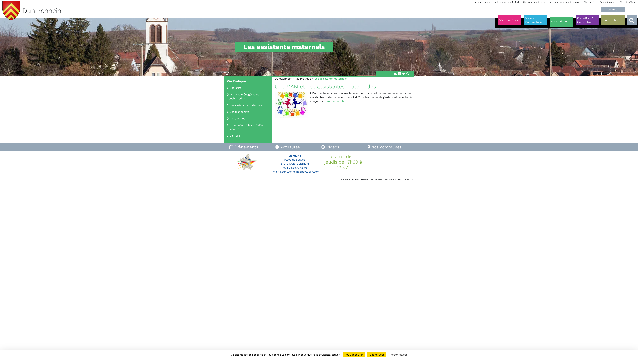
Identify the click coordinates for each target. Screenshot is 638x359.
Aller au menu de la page (567, 2)
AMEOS (409, 179)
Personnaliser (398, 354)
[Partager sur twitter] (403, 74)
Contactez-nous (608, 2)
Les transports (239, 111)
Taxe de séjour (627, 2)
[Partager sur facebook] (399, 74)
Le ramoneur (238, 118)
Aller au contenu (482, 2)
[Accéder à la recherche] (632, 20)
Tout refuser (376, 354)
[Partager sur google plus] (408, 74)
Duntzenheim (283, 78)
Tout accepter (354, 354)
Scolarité (235, 87)
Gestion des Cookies (371, 179)
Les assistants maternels (246, 105)
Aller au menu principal (507, 2)
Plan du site (590, 2)
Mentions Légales (350, 179)
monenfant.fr (335, 101)
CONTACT (613, 9)
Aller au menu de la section (537, 2)
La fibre (235, 135)
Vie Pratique (303, 78)
